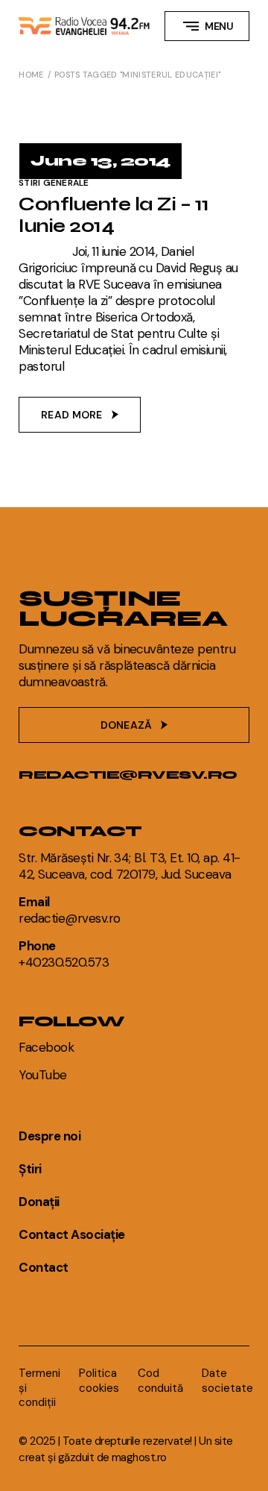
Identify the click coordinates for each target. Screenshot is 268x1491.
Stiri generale (54, 183)
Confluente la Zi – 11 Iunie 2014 (114, 215)
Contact (43, 1267)
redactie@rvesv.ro (128, 775)
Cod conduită (160, 1380)
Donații (39, 1201)
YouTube (42, 1075)
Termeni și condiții (39, 1388)
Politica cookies (99, 1380)
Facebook (46, 1047)
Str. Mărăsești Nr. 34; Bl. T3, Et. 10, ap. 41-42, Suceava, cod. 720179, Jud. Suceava (129, 866)
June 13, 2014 (100, 160)
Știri (30, 1169)
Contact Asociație (71, 1234)
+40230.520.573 (64, 962)
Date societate (227, 1380)
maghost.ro (139, 1457)
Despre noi (49, 1136)
